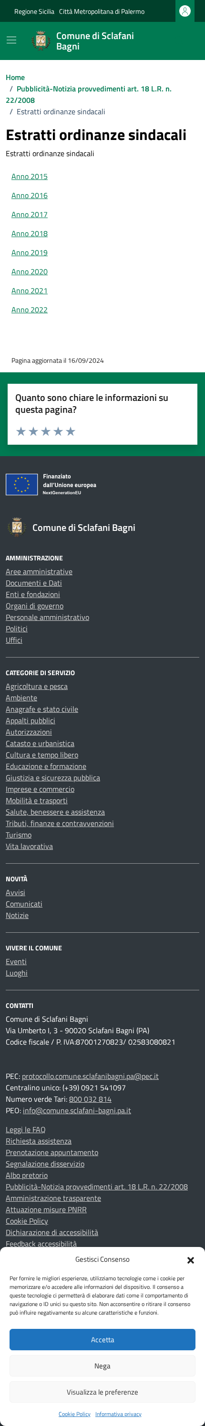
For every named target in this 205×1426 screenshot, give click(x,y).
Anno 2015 (29, 176)
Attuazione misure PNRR (46, 1209)
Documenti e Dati (34, 582)
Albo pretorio (27, 1175)
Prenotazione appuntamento (52, 1152)
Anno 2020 (29, 271)
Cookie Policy (75, 1413)
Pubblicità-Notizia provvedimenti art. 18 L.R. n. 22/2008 (97, 1186)
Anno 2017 (29, 214)
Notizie (17, 915)
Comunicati (24, 903)
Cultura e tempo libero (42, 754)
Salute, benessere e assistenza (55, 812)
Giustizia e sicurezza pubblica (53, 777)
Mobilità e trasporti (37, 800)
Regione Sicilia (34, 11)
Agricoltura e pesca (37, 686)
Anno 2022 (29, 309)
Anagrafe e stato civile (42, 709)
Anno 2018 (29, 233)
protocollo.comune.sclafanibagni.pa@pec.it (90, 1076)
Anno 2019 (29, 252)
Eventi (16, 961)
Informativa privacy (118, 1413)
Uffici (14, 640)
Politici (17, 628)
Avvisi (15, 892)
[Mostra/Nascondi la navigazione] (11, 40)
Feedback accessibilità (41, 1243)
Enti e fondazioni (33, 594)
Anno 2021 (29, 290)
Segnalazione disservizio (45, 1163)
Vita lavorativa (29, 846)
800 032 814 (90, 1099)
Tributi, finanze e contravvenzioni (60, 823)
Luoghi (17, 972)
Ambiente (21, 697)
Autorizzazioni (29, 732)
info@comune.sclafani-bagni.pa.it (77, 1110)
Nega (102, 1365)
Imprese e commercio (40, 789)
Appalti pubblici (30, 720)
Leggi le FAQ (26, 1129)
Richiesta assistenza (39, 1141)
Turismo (18, 834)
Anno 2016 (29, 195)
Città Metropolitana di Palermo (101, 11)
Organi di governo (34, 605)
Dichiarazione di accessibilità (52, 1232)
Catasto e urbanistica (40, 743)
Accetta (102, 1339)
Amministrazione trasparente (53, 1198)
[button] (190, 1259)
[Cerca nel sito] (179, 41)
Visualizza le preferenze (102, 1391)
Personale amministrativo (47, 617)
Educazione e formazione (46, 766)
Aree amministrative (39, 571)
